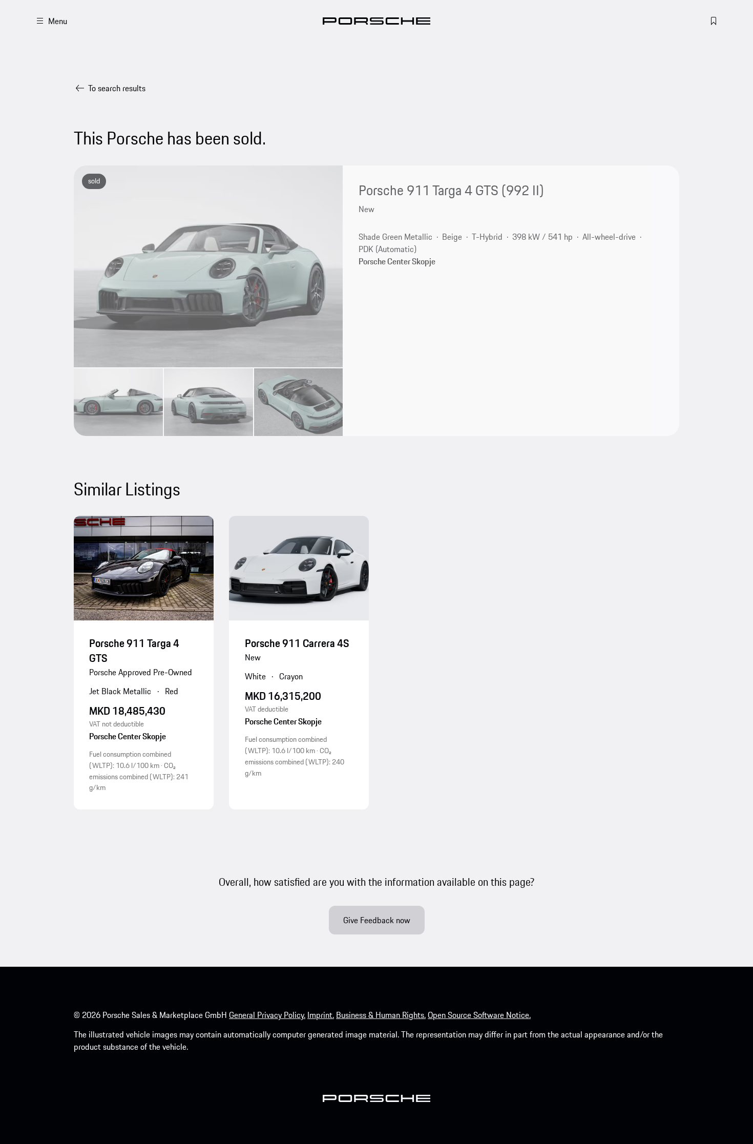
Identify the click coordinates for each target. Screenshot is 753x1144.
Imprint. (320, 1015)
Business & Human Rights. (381, 1015)
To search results (116, 88)
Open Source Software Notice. (479, 1015)
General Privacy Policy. (267, 1015)
